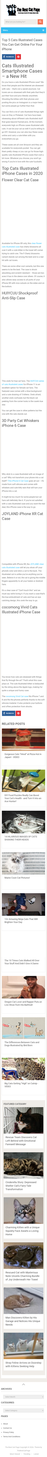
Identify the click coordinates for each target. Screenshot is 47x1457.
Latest (36, 1454)
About (5, 1424)
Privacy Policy (8, 1432)
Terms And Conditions (11, 1437)
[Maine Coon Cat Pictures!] (23, 863)
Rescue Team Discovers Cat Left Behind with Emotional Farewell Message (21, 1141)
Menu (5, 30)
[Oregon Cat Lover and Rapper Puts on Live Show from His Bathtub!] (23, 987)
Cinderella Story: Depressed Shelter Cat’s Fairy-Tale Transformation (21, 1186)
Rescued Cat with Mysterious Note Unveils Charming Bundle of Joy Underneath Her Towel (22, 1276)
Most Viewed (15, 1454)
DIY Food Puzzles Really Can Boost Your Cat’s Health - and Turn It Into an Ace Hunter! (23, 798)
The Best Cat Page (12, 1447)
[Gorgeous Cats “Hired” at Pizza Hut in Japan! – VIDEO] (23, 739)
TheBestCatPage (23, 1451)
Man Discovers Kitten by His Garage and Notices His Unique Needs (23, 1321)
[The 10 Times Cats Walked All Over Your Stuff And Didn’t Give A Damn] (23, 946)
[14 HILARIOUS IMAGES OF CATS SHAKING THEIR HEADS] (23, 822)
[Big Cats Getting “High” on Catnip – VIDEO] (23, 1069)
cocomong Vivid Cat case (17, 696)
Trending (26, 1454)
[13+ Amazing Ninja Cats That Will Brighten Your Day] (23, 904)
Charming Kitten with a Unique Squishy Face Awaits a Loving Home (23, 1231)
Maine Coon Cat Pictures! (17, 877)
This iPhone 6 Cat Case (18, 481)
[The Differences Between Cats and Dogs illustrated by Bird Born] (23, 1028)
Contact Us (7, 1428)
